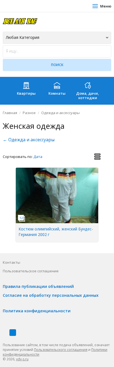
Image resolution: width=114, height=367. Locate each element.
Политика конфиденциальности (37, 310)
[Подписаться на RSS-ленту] (12, 332)
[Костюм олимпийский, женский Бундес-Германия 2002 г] (57, 171)
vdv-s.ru (22, 359)
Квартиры (26, 93)
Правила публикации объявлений (38, 286)
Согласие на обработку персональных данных (51, 295)
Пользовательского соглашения (60, 349)
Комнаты (57, 93)
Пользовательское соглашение (31, 270)
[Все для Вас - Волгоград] (20, 20)
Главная (10, 112)
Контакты (11, 262)
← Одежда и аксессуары (29, 140)
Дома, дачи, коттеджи (87, 95)
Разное (29, 112)
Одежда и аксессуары (60, 112)
